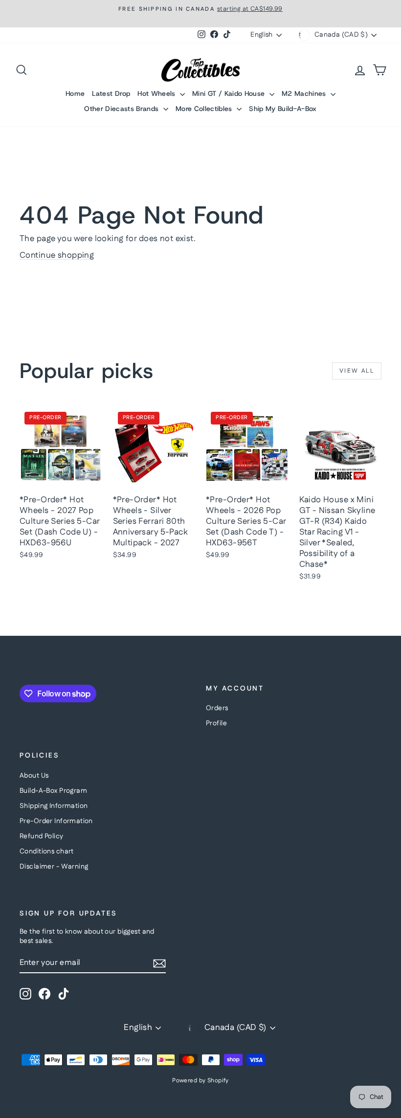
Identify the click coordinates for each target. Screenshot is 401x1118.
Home (75, 93)
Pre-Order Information (56, 821)
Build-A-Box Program (53, 791)
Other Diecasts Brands (122, 108)
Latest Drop (111, 93)
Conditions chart (47, 851)
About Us (34, 776)
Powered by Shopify (200, 1080)
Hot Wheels (157, 93)
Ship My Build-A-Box (283, 108)
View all (356, 371)
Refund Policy (42, 836)
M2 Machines (305, 93)
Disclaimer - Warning (54, 867)
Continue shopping (57, 255)
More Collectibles (205, 108)
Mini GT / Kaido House (229, 93)
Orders (217, 708)
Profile (216, 723)
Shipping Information (54, 806)
